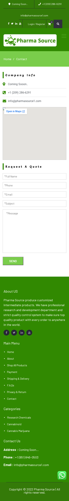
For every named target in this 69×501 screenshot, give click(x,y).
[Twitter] (12, 23)
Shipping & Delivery (18, 378)
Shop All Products (17, 365)
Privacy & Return (16, 392)
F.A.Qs (10, 385)
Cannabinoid (14, 424)
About (10, 358)
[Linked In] (16, 23)
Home (10, 351)
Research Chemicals (19, 417)
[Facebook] (8, 23)
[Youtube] (20, 23)
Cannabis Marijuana (18, 430)
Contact (11, 398)
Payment (12, 372)
